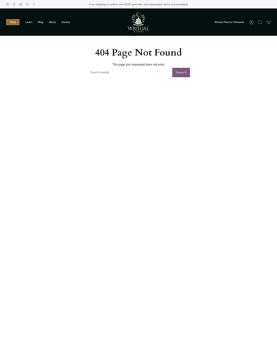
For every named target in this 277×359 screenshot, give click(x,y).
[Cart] (268, 22)
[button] (12, 22)
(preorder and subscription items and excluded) (159, 4)
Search (181, 72)
